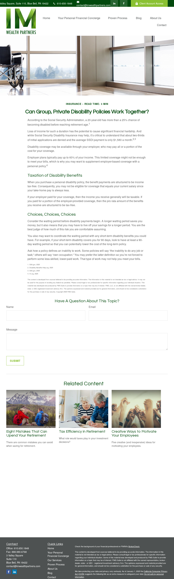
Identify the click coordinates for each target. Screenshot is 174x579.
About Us (52, 568)
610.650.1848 (21, 548)
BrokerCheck (134, 546)
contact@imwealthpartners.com (93, 5)
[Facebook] (123, 3)
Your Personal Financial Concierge (58, 554)
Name (10, 307)
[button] (46, 17)
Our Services (55, 560)
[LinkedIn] (114, 3)
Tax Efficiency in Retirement (82, 431)
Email (92, 307)
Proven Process (56, 564)
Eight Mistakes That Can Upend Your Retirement (26, 433)
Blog (50, 573)
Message (11, 329)
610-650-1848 (64, 3)
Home (51, 548)
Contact (52, 577)
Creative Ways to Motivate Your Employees (134, 433)
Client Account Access (151, 3)
